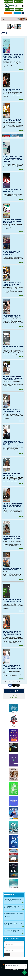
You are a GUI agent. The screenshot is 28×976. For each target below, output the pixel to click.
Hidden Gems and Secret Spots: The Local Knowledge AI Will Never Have (12, 410)
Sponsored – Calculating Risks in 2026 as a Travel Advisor (12, 190)
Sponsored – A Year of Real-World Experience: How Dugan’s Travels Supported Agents (11, 252)
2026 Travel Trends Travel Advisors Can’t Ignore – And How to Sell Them (12, 316)
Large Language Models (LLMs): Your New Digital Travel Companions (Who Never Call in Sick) (12, 221)
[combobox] (17, 13)
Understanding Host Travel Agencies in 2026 (13, 347)
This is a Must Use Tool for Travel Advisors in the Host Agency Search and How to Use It (13, 442)
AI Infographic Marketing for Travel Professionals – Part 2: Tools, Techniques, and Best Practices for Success (12, 633)
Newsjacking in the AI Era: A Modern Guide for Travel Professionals (12, 569)
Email (5, 947)
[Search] (23, 13)
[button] (22, 5)
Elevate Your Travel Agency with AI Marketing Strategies (12, 474)
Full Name (6, 942)
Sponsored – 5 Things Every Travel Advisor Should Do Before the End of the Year (12, 538)
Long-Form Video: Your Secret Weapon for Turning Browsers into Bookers (12, 120)
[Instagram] (18, 685)
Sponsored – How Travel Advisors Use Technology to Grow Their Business (12, 600)
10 (21, 681)
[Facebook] (10, 685)
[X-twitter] (14, 685)
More (23, 902)
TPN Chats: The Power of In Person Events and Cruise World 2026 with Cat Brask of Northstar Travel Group (13, 923)
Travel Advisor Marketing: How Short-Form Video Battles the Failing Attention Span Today (12, 284)
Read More (21, 69)
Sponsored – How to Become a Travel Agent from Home (12, 90)
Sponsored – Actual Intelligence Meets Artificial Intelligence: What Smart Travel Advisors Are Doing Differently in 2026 (13, 506)
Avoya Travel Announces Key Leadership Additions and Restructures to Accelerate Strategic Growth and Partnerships (13, 57)
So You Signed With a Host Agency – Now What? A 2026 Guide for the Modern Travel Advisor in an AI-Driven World (13, 915)
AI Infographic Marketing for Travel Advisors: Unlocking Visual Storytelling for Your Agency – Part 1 (12, 667)
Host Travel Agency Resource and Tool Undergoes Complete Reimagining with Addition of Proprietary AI (13, 378)
